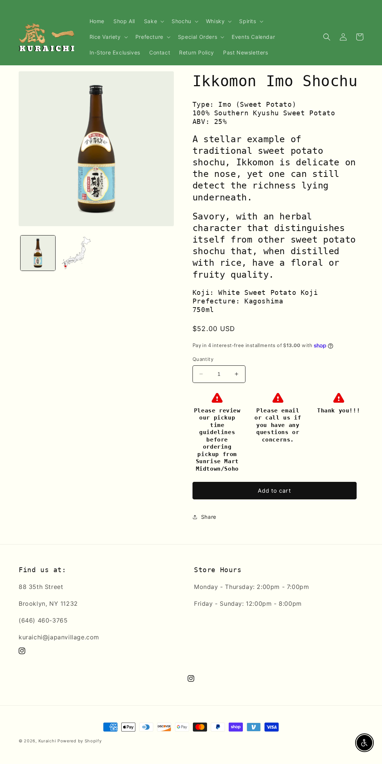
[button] (153, 21)
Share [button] (208, 517)
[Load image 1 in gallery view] (38, 253)
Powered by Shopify (79, 740)
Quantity (202, 359)
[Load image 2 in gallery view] (76, 253)
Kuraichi (47, 740)
